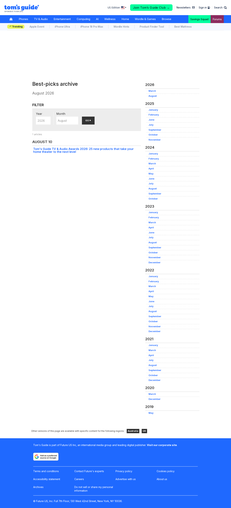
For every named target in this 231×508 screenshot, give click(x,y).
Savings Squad (199, 19)
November (155, 139)
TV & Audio (41, 19)
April (151, 168)
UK (144, 431)
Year (39, 114)
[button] (220, 7)
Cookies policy (166, 471)
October (153, 134)
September (155, 129)
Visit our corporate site (162, 445)
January (153, 109)
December (154, 262)
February (154, 114)
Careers (79, 479)
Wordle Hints (121, 26)
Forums (217, 19)
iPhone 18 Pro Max (91, 26)
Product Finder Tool (152, 26)
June (151, 119)
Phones (23, 19)
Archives (38, 487)
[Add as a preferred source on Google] (45, 457)
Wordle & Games (145, 19)
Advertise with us (126, 479)
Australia (133, 431)
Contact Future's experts (89, 471)
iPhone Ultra (62, 26)
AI (97, 19)
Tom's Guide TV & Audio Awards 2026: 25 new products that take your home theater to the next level (83, 150)
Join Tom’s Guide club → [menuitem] (151, 7)
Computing (83, 19)
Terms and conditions (46, 471)
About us (162, 479)
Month (60, 114)
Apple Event (37, 26)
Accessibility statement (46, 479)
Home (125, 19)
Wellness (110, 19)
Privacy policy (124, 471)
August (153, 96)
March (152, 91)
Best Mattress (182, 26)
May (151, 173)
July (151, 124)
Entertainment (62, 19)
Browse (166, 19)
